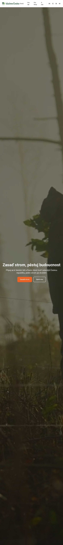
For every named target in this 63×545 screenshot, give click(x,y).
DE (56, 3)
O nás (42, 3)
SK (59, 3)
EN (49, 3)
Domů (22, 3)
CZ (53, 3)
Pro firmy (35, 3)
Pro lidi (28, 3)
